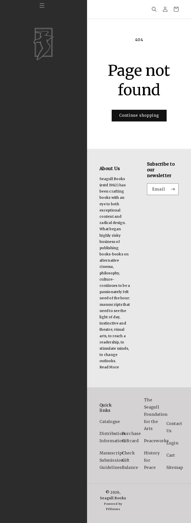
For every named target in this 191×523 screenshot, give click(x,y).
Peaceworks (156, 440)
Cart (170, 455)
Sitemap (174, 467)
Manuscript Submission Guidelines (111, 460)
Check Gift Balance (130, 460)
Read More (109, 367)
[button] (42, 5)
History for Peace (152, 460)
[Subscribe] (172, 189)
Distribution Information (112, 437)
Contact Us (174, 427)
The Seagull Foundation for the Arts (156, 414)
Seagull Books (113, 498)
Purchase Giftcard (131, 437)
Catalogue (109, 421)
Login (172, 442)
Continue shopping (139, 115)
